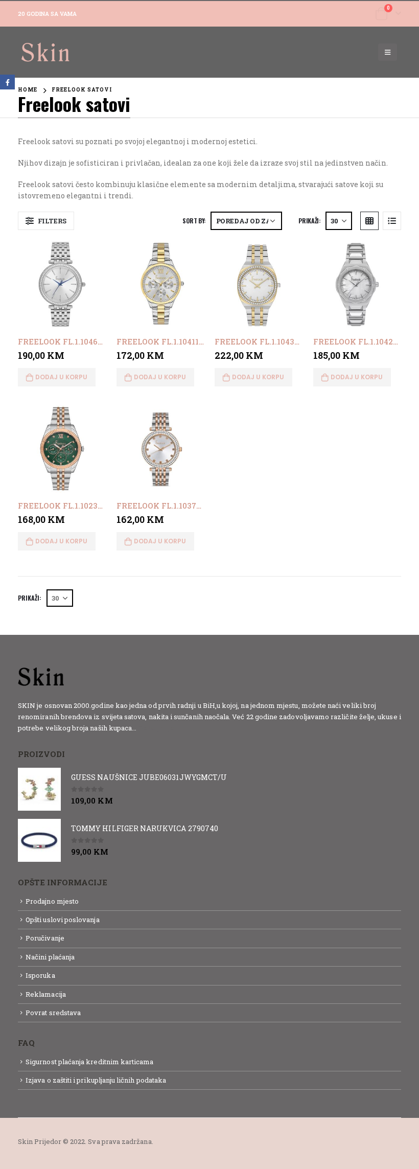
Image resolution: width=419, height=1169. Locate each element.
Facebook (7, 82)
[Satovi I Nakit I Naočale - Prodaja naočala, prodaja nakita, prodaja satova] (46, 52)
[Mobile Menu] (387, 52)
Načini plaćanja (50, 956)
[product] (62, 284)
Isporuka (40, 975)
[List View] (392, 221)
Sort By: (194, 220)
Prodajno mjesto (52, 901)
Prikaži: (309, 220)
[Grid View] (369, 221)
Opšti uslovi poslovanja (63, 919)
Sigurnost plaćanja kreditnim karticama (89, 1061)
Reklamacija (46, 994)
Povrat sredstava (53, 1012)
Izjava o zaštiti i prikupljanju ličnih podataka (96, 1080)
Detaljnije (156, 727)
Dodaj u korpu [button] (61, 377)
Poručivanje (45, 938)
